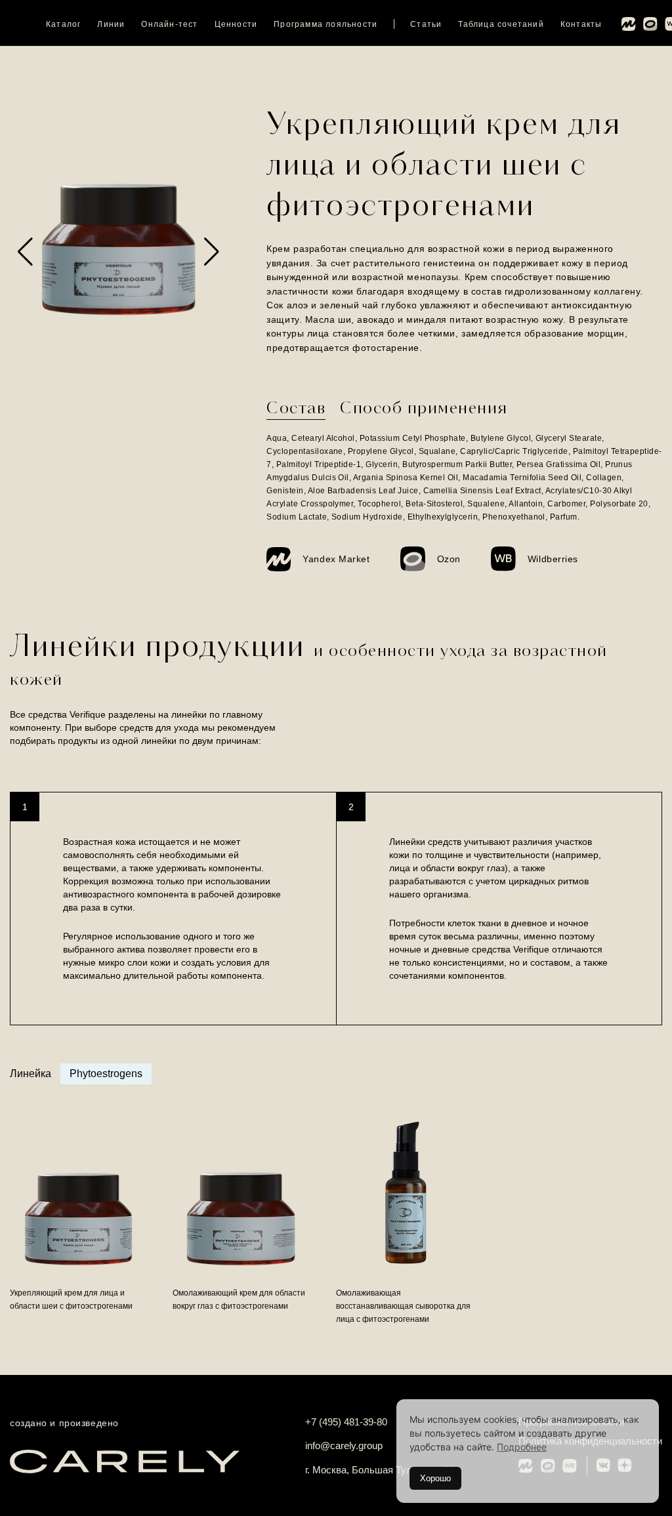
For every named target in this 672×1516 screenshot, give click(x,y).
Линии (111, 24)
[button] (25, 251)
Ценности (236, 24)
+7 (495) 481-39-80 (346, 1421)
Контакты (581, 24)
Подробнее (522, 1446)
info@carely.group (344, 1445)
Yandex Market (336, 559)
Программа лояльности (325, 24)
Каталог (63, 24)
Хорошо (435, 1478)
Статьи (426, 24)
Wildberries (553, 559)
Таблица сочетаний (500, 24)
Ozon (449, 559)
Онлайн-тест (169, 24)
